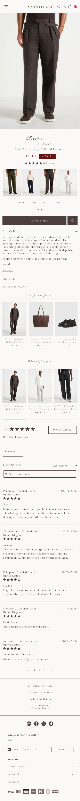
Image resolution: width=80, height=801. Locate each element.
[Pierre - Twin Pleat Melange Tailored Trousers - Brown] (49, 182)
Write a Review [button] (62, 429)
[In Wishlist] (72, 220)
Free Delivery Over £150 (40, 686)
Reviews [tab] (10, 451)
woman (15, 750)
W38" (40, 210)
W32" (34, 203)
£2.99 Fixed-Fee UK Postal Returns (40, 706)
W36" (58, 203)
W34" (46, 203)
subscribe (62, 750)
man (27, 750)
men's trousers (29, 258)
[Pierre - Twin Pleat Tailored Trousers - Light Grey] (68, 182)
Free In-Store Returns (40, 699)
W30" (22, 203)
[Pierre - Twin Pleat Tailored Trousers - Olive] (11, 182)
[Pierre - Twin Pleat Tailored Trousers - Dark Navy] (30, 182)
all (36, 750)
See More (7, 270)
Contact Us (14, 782)
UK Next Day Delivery (40, 692)
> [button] (52, 670)
